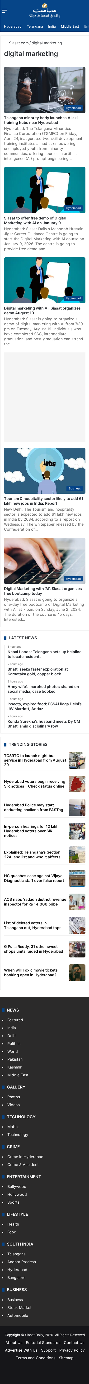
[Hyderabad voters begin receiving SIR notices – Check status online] (77, 784)
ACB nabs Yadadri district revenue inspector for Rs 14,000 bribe (35, 901)
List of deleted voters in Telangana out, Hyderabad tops (32, 925)
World (12, 1051)
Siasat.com (18, 43)
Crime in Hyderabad (25, 1156)
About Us (13, 1342)
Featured (15, 1020)
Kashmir (14, 1067)
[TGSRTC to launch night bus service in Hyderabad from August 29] (77, 760)
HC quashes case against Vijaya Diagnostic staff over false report (34, 878)
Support (48, 1350)
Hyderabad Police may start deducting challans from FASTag (33, 807)
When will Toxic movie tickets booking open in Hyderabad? (31, 972)
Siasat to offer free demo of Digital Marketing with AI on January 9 (35, 220)
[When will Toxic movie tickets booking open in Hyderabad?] (77, 972)
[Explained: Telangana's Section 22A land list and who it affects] (77, 854)
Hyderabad (13, 26)
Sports (13, 1202)
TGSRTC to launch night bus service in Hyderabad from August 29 (35, 760)
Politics (13, 1043)
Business (15, 1299)
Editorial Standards (43, 1342)
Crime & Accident (23, 1164)
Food (11, 1232)
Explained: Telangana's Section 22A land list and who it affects (32, 854)
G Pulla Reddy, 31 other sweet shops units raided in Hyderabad (33, 948)
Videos (13, 1104)
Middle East (70, 26)
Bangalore (16, 1277)
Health (13, 1224)
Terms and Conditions (35, 1357)
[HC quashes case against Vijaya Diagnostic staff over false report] (77, 878)
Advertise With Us (21, 1350)
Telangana (35, 26)
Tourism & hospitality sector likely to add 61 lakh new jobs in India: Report (43, 501)
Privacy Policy (72, 1350)
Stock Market (19, 1307)
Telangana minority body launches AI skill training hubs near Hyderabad (42, 120)
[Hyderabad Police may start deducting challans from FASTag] (77, 807)
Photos (13, 1096)
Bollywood (16, 1186)
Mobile (13, 1126)
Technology (17, 1134)
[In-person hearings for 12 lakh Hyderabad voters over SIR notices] (77, 831)
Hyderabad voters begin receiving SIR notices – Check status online (34, 783)
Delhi (11, 1035)
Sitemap (66, 1357)
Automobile (17, 1315)
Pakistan (15, 1059)
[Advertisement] (44, 397)
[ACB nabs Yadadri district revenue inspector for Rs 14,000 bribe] (77, 902)
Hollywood (17, 1194)
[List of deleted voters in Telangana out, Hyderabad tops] (77, 925)
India (52, 26)
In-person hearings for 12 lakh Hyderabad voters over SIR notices (31, 831)
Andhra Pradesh (21, 1261)
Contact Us (74, 1342)
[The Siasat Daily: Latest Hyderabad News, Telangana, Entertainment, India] (45, 10)
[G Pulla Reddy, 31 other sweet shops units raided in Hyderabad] (77, 949)
